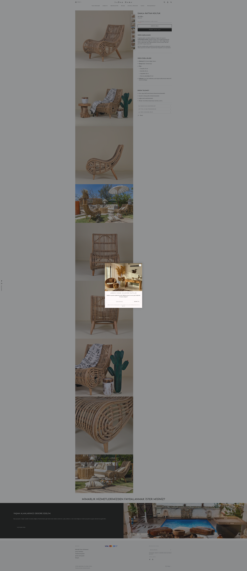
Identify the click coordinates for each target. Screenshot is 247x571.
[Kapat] (140, 265)
